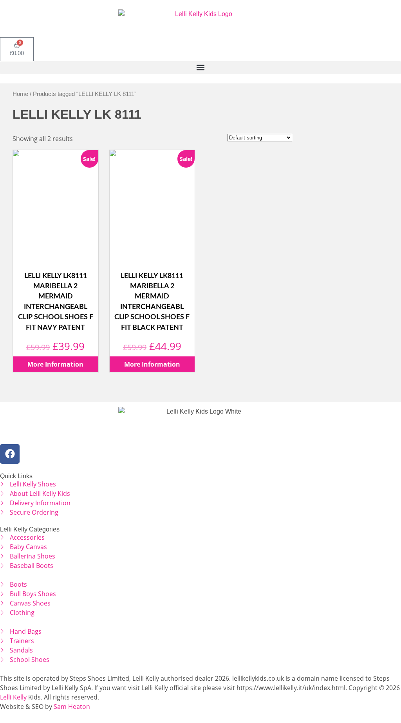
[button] (200, 67)
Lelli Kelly (13, 697)
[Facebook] (10, 454)
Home (20, 94)
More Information (55, 364)
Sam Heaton (72, 706)
